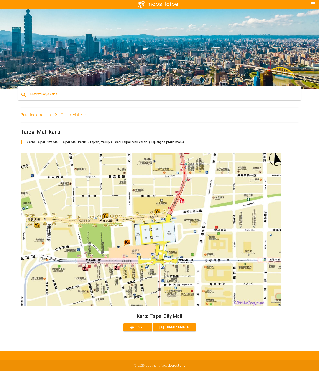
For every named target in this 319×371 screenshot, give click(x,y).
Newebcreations (173, 366)
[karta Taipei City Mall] (151, 305)
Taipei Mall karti (74, 114)
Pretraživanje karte (43, 94)
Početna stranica (36, 114)
